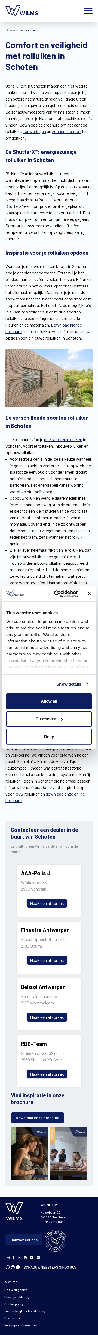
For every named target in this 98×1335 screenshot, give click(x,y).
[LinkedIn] (19, 1257)
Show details (68, 683)
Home (10, 30)
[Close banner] (90, 594)
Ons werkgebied (15, 1290)
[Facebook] (8, 1257)
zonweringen (34, 131)
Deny (49, 736)
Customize (46, 718)
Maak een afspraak (47, 903)
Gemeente (26, 30)
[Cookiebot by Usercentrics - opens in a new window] (57, 593)
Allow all (49, 701)
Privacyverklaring (16, 1297)
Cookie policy (14, 1304)
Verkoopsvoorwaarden (20, 1325)
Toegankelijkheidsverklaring (24, 1311)
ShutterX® (14, 206)
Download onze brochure (37, 1117)
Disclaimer (12, 1318)
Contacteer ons (24, 1239)
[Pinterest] (25, 1257)
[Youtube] (32, 1257)
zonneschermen (66, 131)
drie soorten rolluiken (63, 439)
